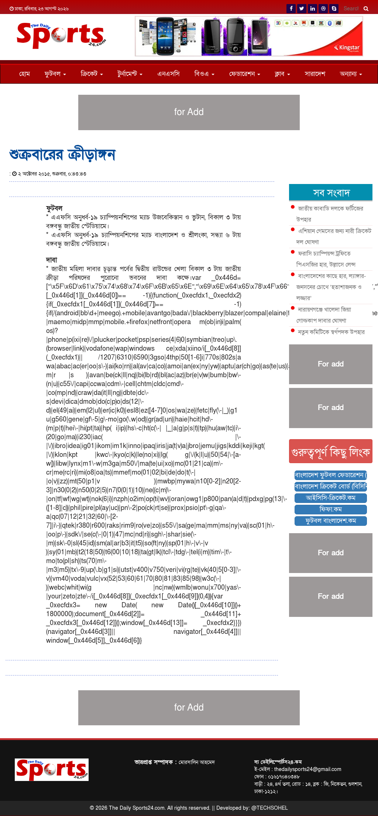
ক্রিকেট (90, 74)
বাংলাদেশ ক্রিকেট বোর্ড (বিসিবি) (331, 486)
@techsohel (269, 808)
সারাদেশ (315, 74)
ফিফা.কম (331, 509)
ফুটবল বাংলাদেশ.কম (331, 521)
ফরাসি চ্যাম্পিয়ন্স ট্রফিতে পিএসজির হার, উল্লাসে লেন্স (325, 259)
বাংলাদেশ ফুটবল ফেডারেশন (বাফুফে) (331, 475)
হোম (24, 74)
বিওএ (203, 74)
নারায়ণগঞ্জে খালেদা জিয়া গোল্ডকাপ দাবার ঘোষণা (323, 315)
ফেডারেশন (243, 74)
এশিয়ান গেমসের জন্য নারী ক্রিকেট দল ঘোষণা (333, 236)
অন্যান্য (349, 74)
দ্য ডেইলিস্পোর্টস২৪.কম (278, 761)
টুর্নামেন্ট (128, 74)
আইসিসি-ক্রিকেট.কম (330, 498)
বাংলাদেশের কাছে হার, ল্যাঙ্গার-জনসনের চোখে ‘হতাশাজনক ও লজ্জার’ (331, 287)
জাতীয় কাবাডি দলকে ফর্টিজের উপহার (329, 214)
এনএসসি (168, 74)
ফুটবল (53, 74)
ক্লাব (280, 74)
